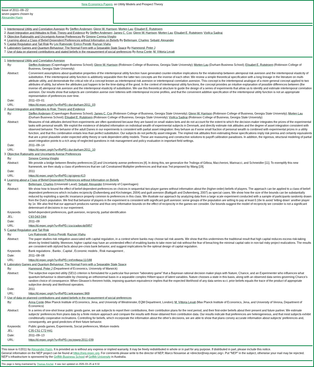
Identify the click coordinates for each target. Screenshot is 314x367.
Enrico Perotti (82, 44)
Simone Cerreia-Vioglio (101, 36)
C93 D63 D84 (37, 216)
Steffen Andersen (81, 29)
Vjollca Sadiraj (213, 32)
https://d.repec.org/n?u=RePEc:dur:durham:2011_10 (62, 149)
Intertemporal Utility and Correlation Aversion (36, 29)
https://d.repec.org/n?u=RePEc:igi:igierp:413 (57, 175)
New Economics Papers (97, 4)
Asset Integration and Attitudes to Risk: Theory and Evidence (46, 32)
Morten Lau (125, 29)
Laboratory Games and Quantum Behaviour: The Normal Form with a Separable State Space (66, 47)
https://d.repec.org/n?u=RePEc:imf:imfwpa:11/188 (60, 260)
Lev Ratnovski (63, 44)
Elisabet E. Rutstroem (148, 29)
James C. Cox (123, 32)
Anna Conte (144, 51)
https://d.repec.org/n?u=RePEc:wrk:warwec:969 (59, 293)
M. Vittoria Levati (164, 51)
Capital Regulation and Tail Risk (28, 44)
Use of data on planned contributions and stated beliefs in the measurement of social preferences (69, 51)
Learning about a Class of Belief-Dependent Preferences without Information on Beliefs (63, 40)
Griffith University (99, 356)
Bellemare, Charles (136, 40)
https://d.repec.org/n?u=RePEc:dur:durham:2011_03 (62, 104)
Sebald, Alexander (162, 40)
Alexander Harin (12, 17)
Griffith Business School (69, 356)
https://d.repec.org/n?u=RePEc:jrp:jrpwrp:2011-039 (61, 339)
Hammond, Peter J (143, 47)
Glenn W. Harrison (105, 29)
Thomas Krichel (45, 364)
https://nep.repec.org (86, 353)
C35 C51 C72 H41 (41, 330)
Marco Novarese (175, 353)
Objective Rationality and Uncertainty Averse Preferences (44, 36)
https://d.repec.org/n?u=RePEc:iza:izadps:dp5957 (60, 225)
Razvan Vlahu (101, 44)
